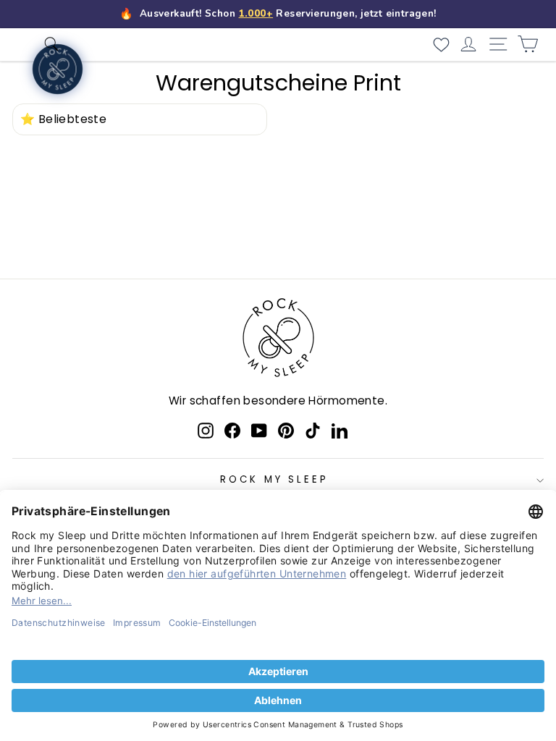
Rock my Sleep (274, 479)
